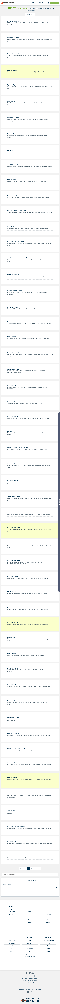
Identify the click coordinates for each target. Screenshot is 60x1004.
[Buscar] (56, 874)
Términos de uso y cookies (30, 984)
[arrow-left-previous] (25, 868)
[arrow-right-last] (38, 868)
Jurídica (11, 954)
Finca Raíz (48, 943)
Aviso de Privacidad (30, 982)
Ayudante (30, 911)
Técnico (48, 919)
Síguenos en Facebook (30, 954)
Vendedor (48, 922)
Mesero (48, 909)
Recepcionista (48, 914)
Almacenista (11, 914)
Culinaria (12, 948)
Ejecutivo (30, 922)
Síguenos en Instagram (30, 956)
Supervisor (48, 917)
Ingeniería (12, 951)
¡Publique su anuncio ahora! (48, 940)
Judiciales (48, 954)
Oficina (30, 940)
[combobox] (30, 874)
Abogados (12, 909)
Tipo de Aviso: (30, 889)
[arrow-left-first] (21, 868)
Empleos (33, 3)
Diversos (48, 951)
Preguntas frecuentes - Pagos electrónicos (30, 987)
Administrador (12, 911)
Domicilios (30, 945)
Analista (11, 917)
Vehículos (48, 945)
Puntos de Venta (30, 943)
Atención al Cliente (12, 940)
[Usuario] (48, 3)
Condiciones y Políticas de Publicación (30, 978)
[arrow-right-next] (34, 868)
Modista (48, 911)
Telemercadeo (12, 943)
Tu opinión (59, 501)
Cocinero (30, 919)
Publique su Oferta (54, 3)
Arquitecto (12, 919)
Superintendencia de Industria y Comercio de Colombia (30, 989)
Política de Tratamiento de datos (30, 980)
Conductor (30, 917)
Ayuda (30, 951)
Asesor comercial (30, 909)
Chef (30, 914)
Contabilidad (11, 945)
